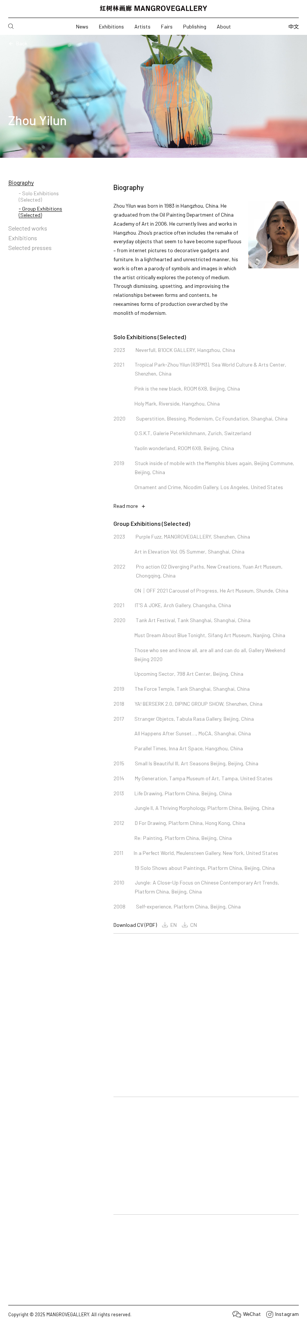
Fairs (167, 26)
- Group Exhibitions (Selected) (40, 211)
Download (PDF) (129, 1329)
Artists (142, 26)
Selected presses (30, 247)
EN (173, 925)
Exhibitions (111, 26)
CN (193, 925)
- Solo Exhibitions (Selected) (39, 196)
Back (21, 43)
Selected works (27, 228)
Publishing (194, 26)
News (82, 26)
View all (179, 1000)
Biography (21, 182)
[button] (118, 1078)
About (224, 26)
